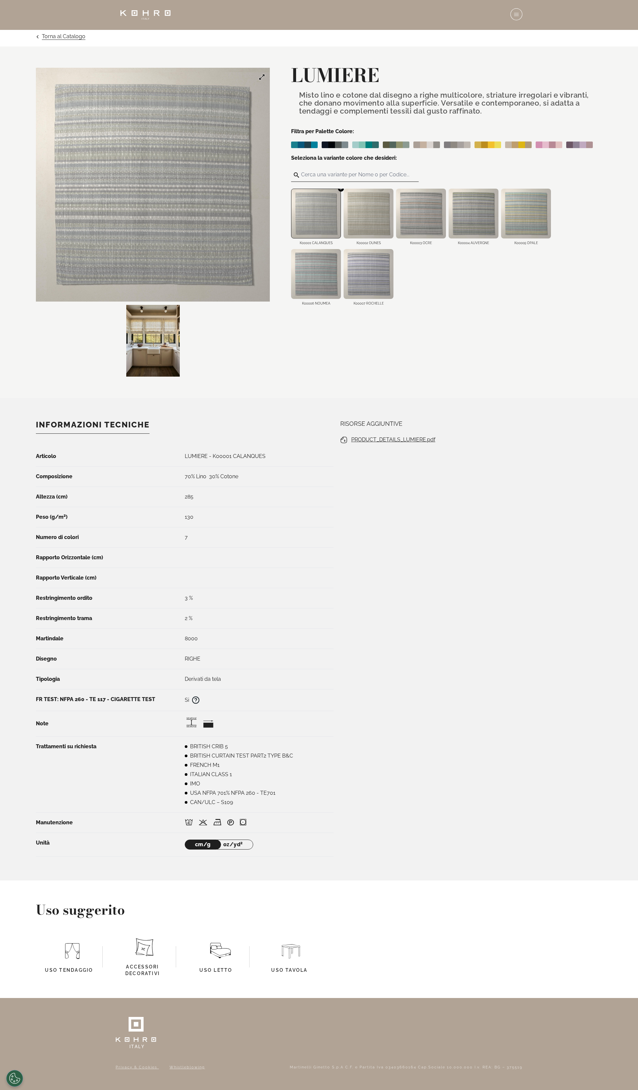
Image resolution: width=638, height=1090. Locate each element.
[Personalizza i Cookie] (14, 1078)
